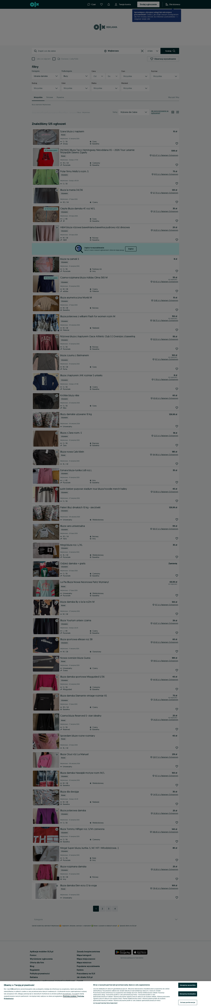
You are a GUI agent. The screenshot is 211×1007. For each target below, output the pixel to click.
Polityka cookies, (70, 996)
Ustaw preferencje (187, 1002)
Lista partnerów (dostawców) (105, 1003)
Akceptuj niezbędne (188, 994)
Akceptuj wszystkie (187, 985)
